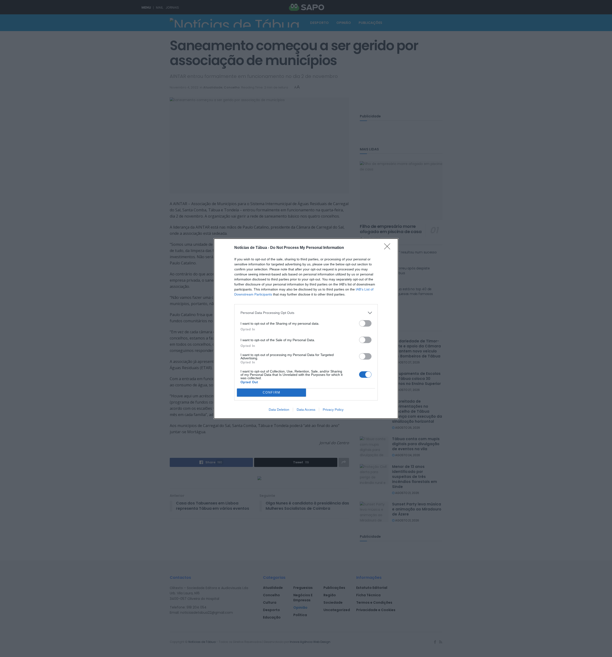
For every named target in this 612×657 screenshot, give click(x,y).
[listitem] (306, 312)
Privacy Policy (333, 409)
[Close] (388, 247)
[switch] (365, 323)
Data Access (306, 409)
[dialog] (306, 329)
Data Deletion (279, 409)
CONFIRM (271, 392)
